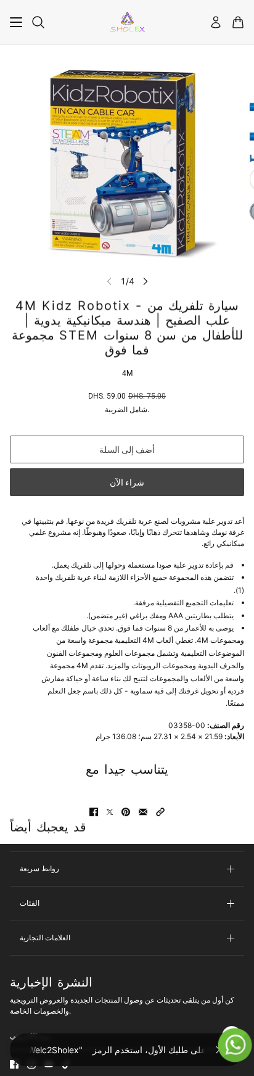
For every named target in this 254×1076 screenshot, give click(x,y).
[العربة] (238, 22)
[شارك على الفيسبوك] (93, 812)
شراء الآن (127, 482)
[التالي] (145, 281)
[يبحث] (38, 22)
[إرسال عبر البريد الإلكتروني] (143, 812)
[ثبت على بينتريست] (126, 812)
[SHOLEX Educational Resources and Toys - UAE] (127, 22)
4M (127, 373)
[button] (160, 812)
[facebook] (14, 1064)
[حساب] (216, 22)
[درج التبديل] (16, 22)
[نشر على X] (109, 811)
